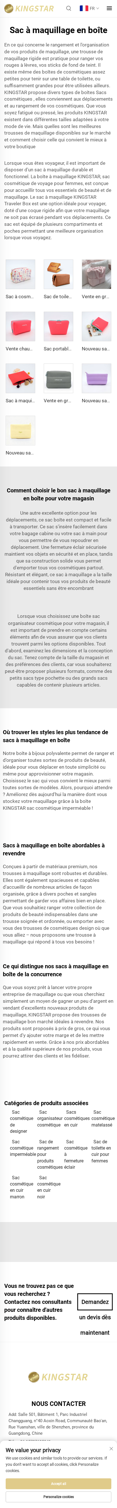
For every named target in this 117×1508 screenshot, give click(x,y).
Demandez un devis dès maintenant (95, 1304)
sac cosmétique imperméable (59, 808)
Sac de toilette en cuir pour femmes (101, 1151)
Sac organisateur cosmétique (48, 1118)
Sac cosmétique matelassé (102, 1118)
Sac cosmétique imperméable (21, 1148)
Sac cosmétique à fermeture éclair (75, 1154)
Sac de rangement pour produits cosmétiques (48, 1154)
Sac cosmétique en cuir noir (48, 1187)
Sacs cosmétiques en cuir (75, 1118)
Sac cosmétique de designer (21, 1121)
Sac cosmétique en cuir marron (21, 1187)
